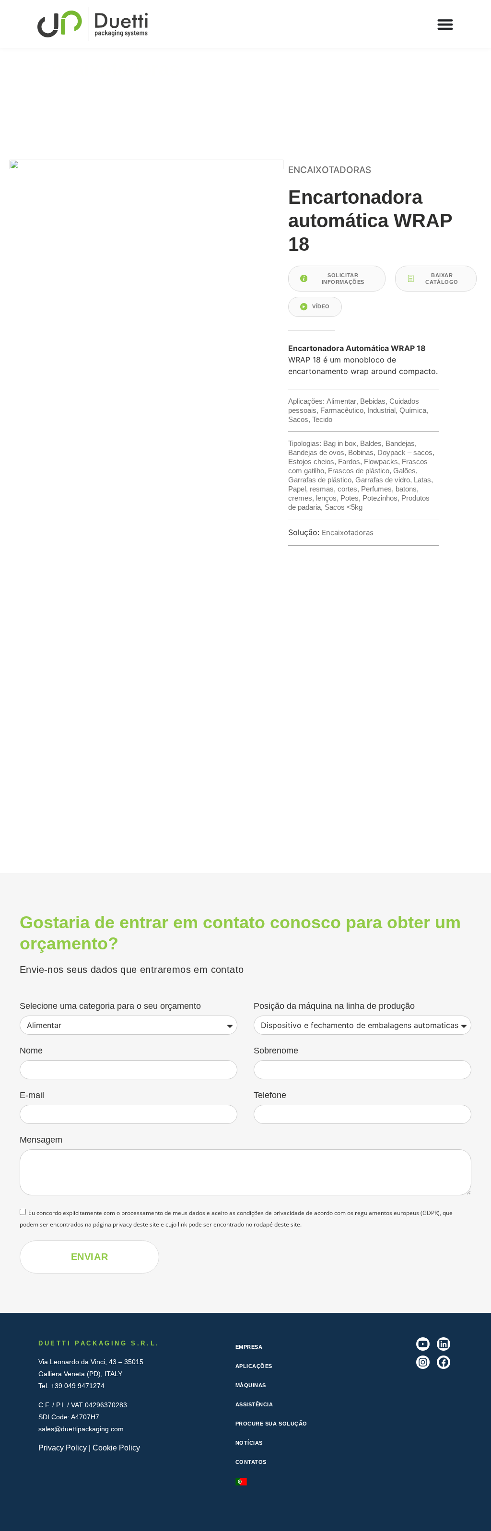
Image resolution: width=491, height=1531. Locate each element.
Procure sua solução (271, 1423)
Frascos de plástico (358, 471)
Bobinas (361, 452)
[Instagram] (423, 1362)
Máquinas (250, 1385)
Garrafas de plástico (319, 480)
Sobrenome (276, 1050)
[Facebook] (443, 1362)
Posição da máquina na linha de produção (334, 1006)
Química (412, 410)
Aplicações (254, 1366)
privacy (122, 1224)
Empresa (249, 1347)
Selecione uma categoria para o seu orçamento (110, 1006)
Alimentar (341, 401)
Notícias (249, 1443)
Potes (349, 498)
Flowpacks (381, 461)
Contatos (251, 1462)
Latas (422, 480)
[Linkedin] (443, 1344)
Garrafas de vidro (382, 480)
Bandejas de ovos (316, 452)
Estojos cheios (311, 461)
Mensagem (41, 1140)
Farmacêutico (341, 410)
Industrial (381, 410)
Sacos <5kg (343, 507)
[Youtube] (423, 1344)
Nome (31, 1050)
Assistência (254, 1404)
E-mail (32, 1095)
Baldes (371, 443)
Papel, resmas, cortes (322, 489)
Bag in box (339, 443)
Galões (404, 471)
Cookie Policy (116, 1448)
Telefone (270, 1095)
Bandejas (400, 443)
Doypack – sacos (405, 452)
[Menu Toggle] (445, 24)
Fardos (349, 461)
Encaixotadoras (109, 69)
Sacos (298, 419)
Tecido (322, 419)
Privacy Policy (62, 1448)
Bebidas (373, 401)
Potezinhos (379, 498)
